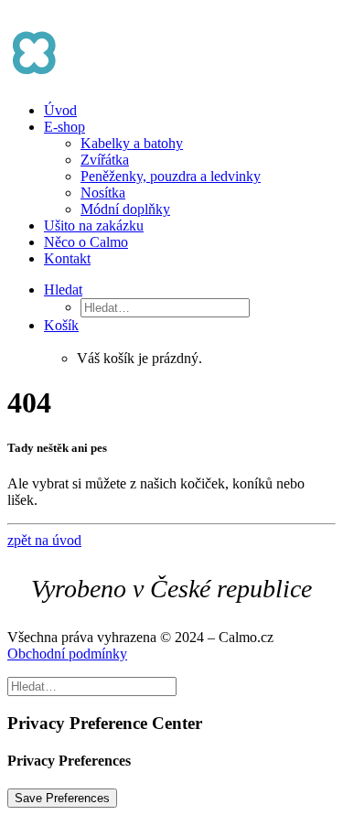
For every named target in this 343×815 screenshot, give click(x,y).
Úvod (60, 110)
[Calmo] (171, 39)
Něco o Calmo (86, 242)
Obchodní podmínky (67, 653)
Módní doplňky (125, 209)
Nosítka (102, 192)
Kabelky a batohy (131, 143)
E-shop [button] (64, 126)
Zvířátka (104, 159)
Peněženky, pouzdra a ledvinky (170, 176)
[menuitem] (190, 110)
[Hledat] (92, 685)
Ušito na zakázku (94, 225)
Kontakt (67, 258)
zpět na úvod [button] (44, 540)
